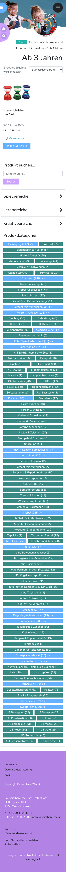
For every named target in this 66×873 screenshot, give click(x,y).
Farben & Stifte (33, 410)
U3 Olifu (48, 730)
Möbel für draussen (33, 290)
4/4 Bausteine (19, 358)
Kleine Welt (33, 632)
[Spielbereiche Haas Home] (45, 24)
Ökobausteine (19, 381)
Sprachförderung (33, 490)
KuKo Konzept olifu (33, 478)
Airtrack (51, 244)
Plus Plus (15, 387)
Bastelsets (48, 398)
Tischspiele (31, 684)
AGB (8, 775)
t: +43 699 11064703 (18, 813)
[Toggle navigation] (58, 8)
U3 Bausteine (48, 392)
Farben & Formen (33, 461)
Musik (12, 541)
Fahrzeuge (49, 261)
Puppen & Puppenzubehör (33, 638)
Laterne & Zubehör (33, 427)
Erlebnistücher (19, 261)
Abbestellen (12, 844)
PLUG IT (50, 381)
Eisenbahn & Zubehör (33, 627)
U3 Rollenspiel (33, 735)
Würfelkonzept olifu (33, 501)
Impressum (11, 764)
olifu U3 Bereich (33, 598)
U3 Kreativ (50, 718)
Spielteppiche (33, 644)
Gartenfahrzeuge (33, 284)
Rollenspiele (30, 621)
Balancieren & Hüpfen (33, 250)
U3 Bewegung (18, 712)
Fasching (17, 318)
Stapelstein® (18, 273)
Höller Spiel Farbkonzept (31, 341)
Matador (15, 375)
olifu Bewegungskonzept (33, 553)
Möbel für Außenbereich (33, 518)
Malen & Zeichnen (33, 432)
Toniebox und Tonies (45, 541)
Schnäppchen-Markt (31, 655)
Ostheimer (47, 324)
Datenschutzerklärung (18, 769)
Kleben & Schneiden (33, 415)
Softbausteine (18, 392)
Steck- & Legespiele (33, 695)
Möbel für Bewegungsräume (33, 524)
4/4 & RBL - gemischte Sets (33, 353)
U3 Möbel (49, 724)
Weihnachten (18, 330)
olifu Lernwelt (33, 581)
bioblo (16, 364)
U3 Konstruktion (20, 718)
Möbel (31, 513)
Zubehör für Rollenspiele (33, 650)
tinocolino (33, 444)
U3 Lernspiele (19, 724)
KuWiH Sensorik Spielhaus (31, 450)
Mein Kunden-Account (18, 833)
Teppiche (14, 535)
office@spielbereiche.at (46, 817)
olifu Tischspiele (33, 592)
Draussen (31, 278)
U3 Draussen (48, 712)
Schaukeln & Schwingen (33, 267)
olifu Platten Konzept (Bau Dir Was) (33, 587)
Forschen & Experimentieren (33, 472)
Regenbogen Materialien (31, 615)
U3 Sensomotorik (20, 741)
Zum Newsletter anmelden (21, 840)
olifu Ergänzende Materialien (33, 558)
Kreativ (16, 398)
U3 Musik (18, 730)
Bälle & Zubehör (33, 255)
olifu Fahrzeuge (33, 564)
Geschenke (46, 330)
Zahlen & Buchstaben (33, 507)
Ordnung (31, 610)
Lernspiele (31, 455)
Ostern (17, 324)
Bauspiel (49, 358)
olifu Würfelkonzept (33, 604)
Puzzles (51, 690)
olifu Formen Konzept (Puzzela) (33, 570)
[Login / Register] (4, 29)
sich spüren (46, 672)
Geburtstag (47, 318)
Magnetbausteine (44, 370)
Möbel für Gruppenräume (33, 530)
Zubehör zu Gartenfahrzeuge (33, 301)
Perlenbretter (33, 484)
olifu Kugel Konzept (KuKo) (33, 575)
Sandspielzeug (33, 295)
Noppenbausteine (45, 375)
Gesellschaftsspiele (22, 690)
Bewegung (18, 244)
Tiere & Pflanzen (33, 495)
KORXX (14, 370)
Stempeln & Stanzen (33, 438)
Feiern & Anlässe (31, 313)
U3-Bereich (31, 707)
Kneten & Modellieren (33, 421)
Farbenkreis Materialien (31, 307)
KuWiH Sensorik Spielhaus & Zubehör (33, 667)
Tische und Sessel (45, 535)
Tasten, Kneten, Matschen (33, 678)
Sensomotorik (31, 661)
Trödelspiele (31, 701)
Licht (16, 672)
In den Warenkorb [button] (17, 145)
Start (21, 42)
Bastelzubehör (33, 404)
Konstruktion (31, 347)
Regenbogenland (45, 387)
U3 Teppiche (50, 741)
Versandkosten (17, 138)
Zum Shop (11, 829)
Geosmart (47, 364)
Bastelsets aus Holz (33, 335)
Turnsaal (49, 273)
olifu (31, 547)
